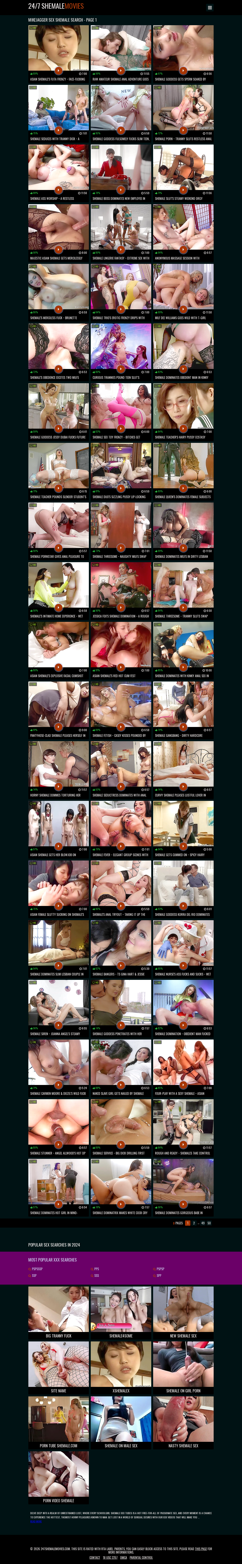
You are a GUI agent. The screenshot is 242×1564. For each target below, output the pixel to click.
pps (96, 1269)
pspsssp (37, 1269)
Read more (36, 1521)
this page (201, 1549)
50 (209, 1223)
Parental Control (141, 1557)
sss (96, 1275)
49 (203, 1223)
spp (158, 1275)
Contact (94, 1557)
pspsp (160, 1269)
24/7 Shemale (56, 6)
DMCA (123, 1557)
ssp (33, 1275)
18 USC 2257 (110, 1557)
